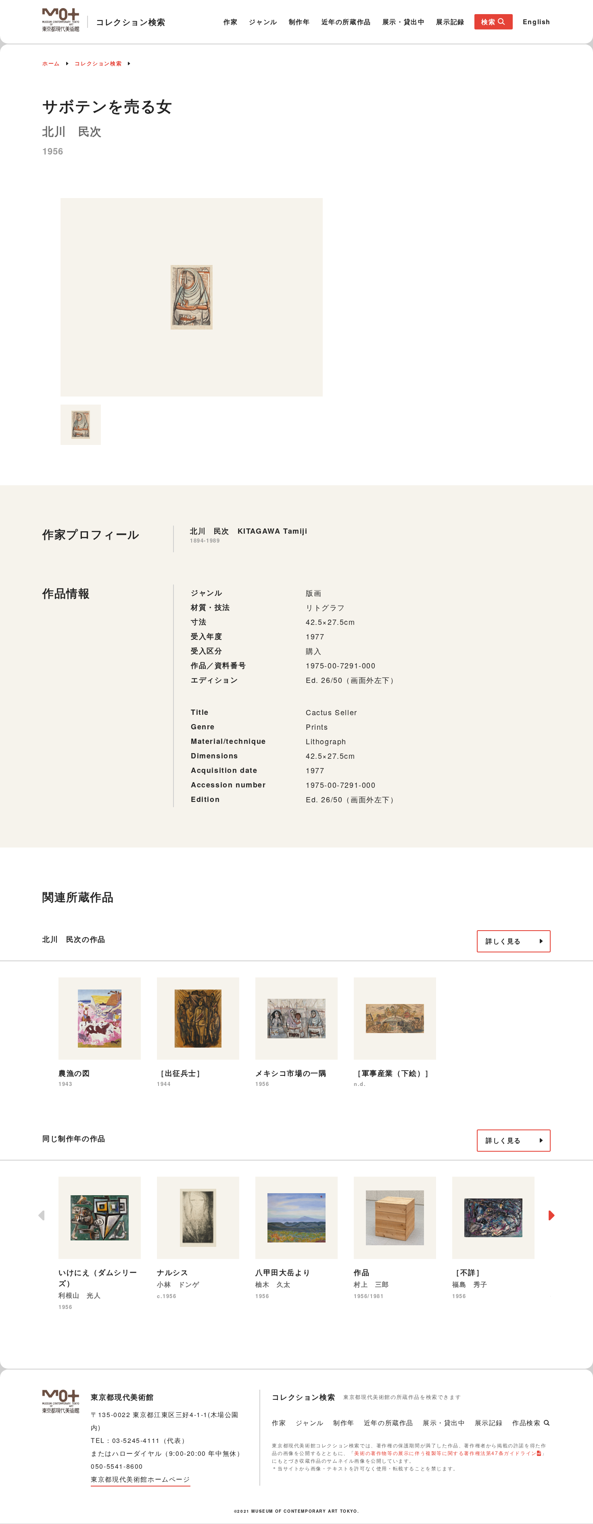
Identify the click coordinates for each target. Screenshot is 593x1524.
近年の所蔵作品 (346, 21)
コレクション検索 (98, 63)
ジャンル (263, 21)
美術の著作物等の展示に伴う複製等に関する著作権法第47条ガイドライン (445, 1452)
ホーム (51, 63)
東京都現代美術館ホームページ (140, 1479)
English (537, 21)
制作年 (299, 21)
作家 (230, 21)
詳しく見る (503, 941)
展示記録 (450, 21)
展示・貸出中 (403, 21)
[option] (192, 297)
